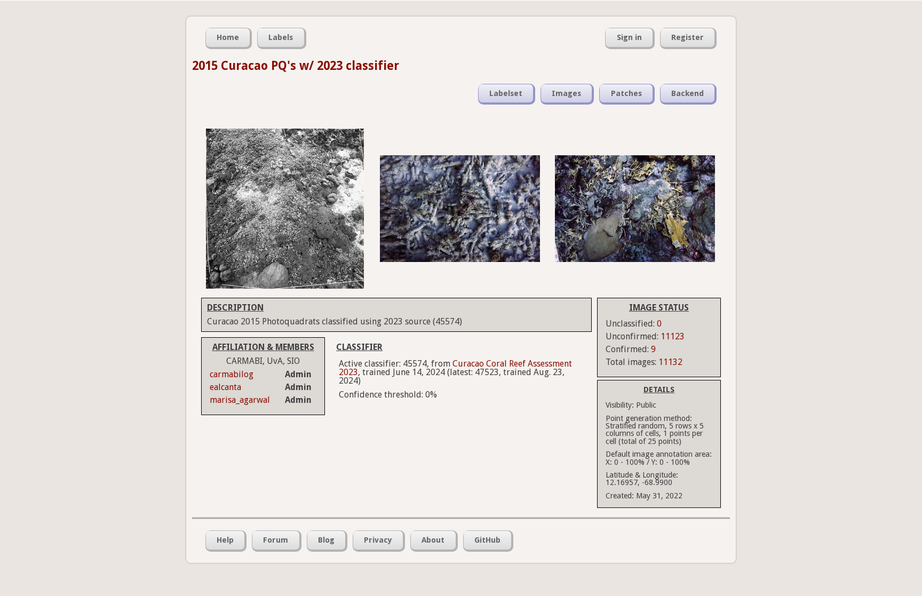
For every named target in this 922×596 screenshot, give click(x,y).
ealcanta (225, 387)
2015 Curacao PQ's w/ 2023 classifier (295, 66)
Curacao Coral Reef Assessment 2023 (455, 368)
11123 (673, 336)
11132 (670, 362)
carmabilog (231, 374)
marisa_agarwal (240, 400)
